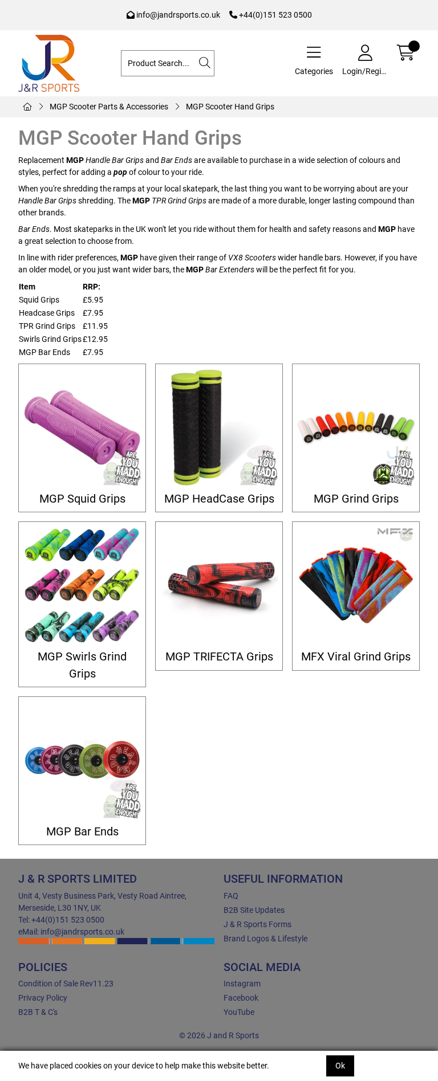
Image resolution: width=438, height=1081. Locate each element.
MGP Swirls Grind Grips (82, 665)
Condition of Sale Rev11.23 (65, 983)
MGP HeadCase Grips (219, 498)
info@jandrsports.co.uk (177, 14)
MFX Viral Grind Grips (356, 656)
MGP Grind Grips (356, 498)
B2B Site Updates (254, 910)
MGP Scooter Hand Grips (230, 106)
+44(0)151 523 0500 (274, 14)
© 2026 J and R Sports (219, 1035)
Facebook (241, 997)
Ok (340, 1065)
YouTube (239, 1012)
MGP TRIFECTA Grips (219, 656)
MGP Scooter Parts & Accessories (109, 106)
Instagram (242, 983)
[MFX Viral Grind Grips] (356, 585)
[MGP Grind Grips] (356, 427)
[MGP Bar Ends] (82, 760)
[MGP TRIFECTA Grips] (219, 585)
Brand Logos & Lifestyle (265, 938)
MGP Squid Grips (82, 498)
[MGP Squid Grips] (82, 427)
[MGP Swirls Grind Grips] (82, 585)
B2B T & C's (38, 1012)
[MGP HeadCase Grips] (219, 427)
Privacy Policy (42, 997)
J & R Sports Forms (257, 924)
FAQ (231, 895)
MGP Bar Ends (82, 831)
